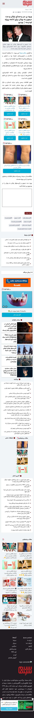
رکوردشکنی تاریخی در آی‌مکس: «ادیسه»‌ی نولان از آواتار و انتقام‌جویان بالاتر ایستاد (9, 327)
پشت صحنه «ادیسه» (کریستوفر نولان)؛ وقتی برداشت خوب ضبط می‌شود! (9, 349)
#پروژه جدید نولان (26, 225)
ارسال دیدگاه (27, 272)
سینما (26, 10)
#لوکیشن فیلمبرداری (14, 225)
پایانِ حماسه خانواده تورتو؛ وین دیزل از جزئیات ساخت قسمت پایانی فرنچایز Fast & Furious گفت (16, 496)
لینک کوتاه (28, 213)
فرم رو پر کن (17, 315)
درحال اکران (28, 649)
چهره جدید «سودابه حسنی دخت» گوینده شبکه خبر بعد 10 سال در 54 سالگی (16, 384)
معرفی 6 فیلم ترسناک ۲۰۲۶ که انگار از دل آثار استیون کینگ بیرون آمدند (18, 517)
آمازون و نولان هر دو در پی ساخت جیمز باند (18, 243)
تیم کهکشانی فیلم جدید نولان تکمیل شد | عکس (17, 240)
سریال (14, 643)
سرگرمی (14, 646)
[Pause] (4, 307)
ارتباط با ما (29, 643)
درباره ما (29, 640)
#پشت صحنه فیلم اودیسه (24, 229)
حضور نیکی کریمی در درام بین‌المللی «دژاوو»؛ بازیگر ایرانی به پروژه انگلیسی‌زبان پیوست (17, 480)
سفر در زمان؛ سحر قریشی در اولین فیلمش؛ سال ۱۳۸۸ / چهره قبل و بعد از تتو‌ (17, 397)
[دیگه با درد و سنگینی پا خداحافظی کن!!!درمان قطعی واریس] (22, 444)
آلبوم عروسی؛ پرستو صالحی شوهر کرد (20, 428)
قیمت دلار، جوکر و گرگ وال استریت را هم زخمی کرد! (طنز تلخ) (16, 491)
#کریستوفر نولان (27, 218)
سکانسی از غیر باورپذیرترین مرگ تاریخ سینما (18, 500)
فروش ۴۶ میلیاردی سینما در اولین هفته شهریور (17, 522)
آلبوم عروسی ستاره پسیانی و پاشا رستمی (19, 393)
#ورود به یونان (27, 222)
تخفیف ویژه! (9, 709)
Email (18, 12)
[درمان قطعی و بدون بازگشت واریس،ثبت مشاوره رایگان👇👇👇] (22, 461)
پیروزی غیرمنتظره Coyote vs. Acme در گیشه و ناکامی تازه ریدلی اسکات (17, 512)
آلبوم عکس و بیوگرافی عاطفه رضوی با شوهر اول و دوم (17, 389)
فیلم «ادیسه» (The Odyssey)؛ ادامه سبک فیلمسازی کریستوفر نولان (9, 338)
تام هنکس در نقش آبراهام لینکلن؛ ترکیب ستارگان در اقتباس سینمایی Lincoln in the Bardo (17, 507)
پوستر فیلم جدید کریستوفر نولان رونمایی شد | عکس (17, 259)
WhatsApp (16, 12)
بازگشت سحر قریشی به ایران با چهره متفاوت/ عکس (16, 410)
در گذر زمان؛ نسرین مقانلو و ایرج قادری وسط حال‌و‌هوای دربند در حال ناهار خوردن (18, 414)
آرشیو (30, 646)
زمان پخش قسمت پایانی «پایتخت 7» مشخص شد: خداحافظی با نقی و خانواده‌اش (16, 432)
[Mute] (6, 307)
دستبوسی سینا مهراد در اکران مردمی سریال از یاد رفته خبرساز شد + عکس (17, 424)
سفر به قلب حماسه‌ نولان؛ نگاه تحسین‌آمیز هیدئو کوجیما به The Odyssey (9, 371)
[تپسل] (19, 95)
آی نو (15, 655)
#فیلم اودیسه (8, 218)
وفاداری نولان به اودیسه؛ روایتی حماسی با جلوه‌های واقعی (16, 254)
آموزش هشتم (12, 658)
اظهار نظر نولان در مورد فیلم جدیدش (20, 249)
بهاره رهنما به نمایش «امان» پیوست (20, 530)
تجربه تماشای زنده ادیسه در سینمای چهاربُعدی (11, 359)
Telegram (15, 12)
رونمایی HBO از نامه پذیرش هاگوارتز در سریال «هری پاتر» (17, 486)
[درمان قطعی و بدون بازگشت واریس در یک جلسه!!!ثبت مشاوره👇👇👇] (22, 453)
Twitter (13, 12)
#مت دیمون (17, 218)
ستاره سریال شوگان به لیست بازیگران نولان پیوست (16, 246)
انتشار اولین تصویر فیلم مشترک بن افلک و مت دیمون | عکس (17, 264)
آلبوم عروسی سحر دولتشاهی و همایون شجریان (17, 407)
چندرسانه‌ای (13, 649)
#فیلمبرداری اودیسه (16, 222)
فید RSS (13, 652)
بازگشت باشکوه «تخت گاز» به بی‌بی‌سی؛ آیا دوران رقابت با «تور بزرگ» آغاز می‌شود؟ (17, 526)
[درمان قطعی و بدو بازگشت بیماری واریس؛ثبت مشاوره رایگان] (22, 469)
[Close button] (33, 699)
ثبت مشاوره (24, 114)
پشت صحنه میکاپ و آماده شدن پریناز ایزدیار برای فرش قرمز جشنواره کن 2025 (17, 419)
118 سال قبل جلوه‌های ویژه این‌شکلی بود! (19, 503)
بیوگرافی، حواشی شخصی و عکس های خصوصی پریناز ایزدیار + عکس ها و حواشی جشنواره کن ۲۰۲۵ (16, 402)
